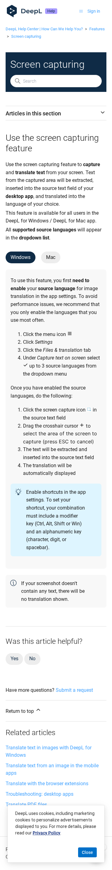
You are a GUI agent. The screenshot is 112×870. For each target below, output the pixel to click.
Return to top (20, 711)
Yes (14, 658)
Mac (50, 257)
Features (97, 29)
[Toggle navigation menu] (81, 11)
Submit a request (74, 690)
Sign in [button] (93, 11)
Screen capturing (26, 36)
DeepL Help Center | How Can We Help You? (44, 29)
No (32, 658)
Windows (20, 257)
